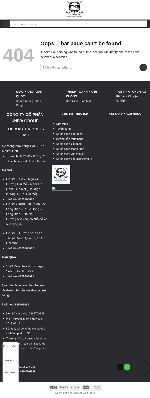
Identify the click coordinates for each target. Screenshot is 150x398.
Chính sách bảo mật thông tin (74, 158)
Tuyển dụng (63, 128)
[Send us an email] (120, 367)
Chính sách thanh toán (70, 148)
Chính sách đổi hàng (69, 143)
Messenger (9, 373)
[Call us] (127, 367)
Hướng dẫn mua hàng (69, 138)
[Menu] (5, 9)
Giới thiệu (62, 123)
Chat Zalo (9, 360)
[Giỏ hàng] (145, 9)
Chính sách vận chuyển (70, 153)
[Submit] (6, 24)
